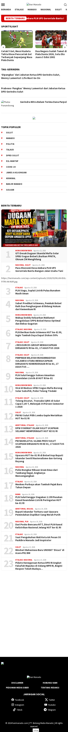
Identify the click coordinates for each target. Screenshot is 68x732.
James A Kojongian (16, 172)
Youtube (51, 704)
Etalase (19, 287)
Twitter (52, 700)
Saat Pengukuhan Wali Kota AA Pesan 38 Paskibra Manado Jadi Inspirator (38, 539)
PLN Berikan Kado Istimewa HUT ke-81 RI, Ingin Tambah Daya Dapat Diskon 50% (38, 334)
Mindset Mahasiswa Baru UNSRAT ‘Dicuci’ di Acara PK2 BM (39, 552)
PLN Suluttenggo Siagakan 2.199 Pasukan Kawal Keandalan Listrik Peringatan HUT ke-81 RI (38, 500)
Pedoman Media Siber (17, 687)
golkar (10, 189)
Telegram (52, 709)
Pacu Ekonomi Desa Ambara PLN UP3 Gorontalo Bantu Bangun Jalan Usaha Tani (39, 269)
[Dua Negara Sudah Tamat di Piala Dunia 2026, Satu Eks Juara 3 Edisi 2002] (51, 39)
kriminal (11, 178)
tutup (36, 730)
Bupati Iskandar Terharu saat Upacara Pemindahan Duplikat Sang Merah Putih (37, 513)
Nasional (19, 265)
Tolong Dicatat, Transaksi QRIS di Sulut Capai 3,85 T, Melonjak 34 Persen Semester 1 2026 (39, 403)
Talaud (10, 149)
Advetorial (20, 425)
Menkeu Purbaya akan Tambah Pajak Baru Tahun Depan (38, 486)
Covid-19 (11, 167)
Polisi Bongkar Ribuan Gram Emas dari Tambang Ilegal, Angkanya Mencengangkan (36, 472)
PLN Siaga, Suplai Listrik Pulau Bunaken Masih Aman (37, 292)
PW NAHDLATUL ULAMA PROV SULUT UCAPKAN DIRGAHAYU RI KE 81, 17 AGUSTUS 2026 (39, 443)
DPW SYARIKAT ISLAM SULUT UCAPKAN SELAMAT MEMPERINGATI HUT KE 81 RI (36, 430)
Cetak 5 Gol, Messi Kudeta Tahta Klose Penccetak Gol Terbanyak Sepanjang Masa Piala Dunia (16, 56)
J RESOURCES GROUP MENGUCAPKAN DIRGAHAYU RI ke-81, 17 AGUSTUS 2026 (37, 347)
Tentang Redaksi (50, 687)
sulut (9, 132)
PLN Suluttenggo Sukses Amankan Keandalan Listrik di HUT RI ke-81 (35, 377)
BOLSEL (30, 509)
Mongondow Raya (23, 250)
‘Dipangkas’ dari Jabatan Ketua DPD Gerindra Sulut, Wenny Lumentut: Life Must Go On (30, 76)
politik (10, 144)
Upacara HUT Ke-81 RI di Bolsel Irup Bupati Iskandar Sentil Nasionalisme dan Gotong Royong (39, 458)
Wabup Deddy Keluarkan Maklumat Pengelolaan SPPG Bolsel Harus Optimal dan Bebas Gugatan (37, 320)
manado (10, 138)
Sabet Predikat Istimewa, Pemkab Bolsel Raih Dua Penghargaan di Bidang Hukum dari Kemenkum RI (38, 306)
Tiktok (19, 709)
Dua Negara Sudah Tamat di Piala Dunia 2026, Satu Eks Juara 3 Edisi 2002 (51, 54)
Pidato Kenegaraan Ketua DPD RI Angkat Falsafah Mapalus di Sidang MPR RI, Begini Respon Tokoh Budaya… (38, 565)
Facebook (19, 700)
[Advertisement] (34, 611)
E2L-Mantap (12, 161)
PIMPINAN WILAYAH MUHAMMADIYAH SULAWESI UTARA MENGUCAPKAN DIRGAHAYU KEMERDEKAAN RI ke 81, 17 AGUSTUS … (36, 362)
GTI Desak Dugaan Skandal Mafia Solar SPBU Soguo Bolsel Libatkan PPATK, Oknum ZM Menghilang (37, 256)
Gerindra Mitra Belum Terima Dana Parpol (43, 101)
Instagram (19, 704)
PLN (26, 521)
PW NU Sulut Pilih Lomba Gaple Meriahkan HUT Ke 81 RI (38, 417)
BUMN (17, 494)
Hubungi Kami (50, 682)
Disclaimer (17, 682)
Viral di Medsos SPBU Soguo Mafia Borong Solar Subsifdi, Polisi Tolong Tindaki (38, 390)
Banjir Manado (14, 184)
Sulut (28, 265)
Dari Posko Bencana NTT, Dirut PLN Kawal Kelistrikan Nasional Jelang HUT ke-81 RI (38, 526)
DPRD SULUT (12, 155)
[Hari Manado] (34, 4)
